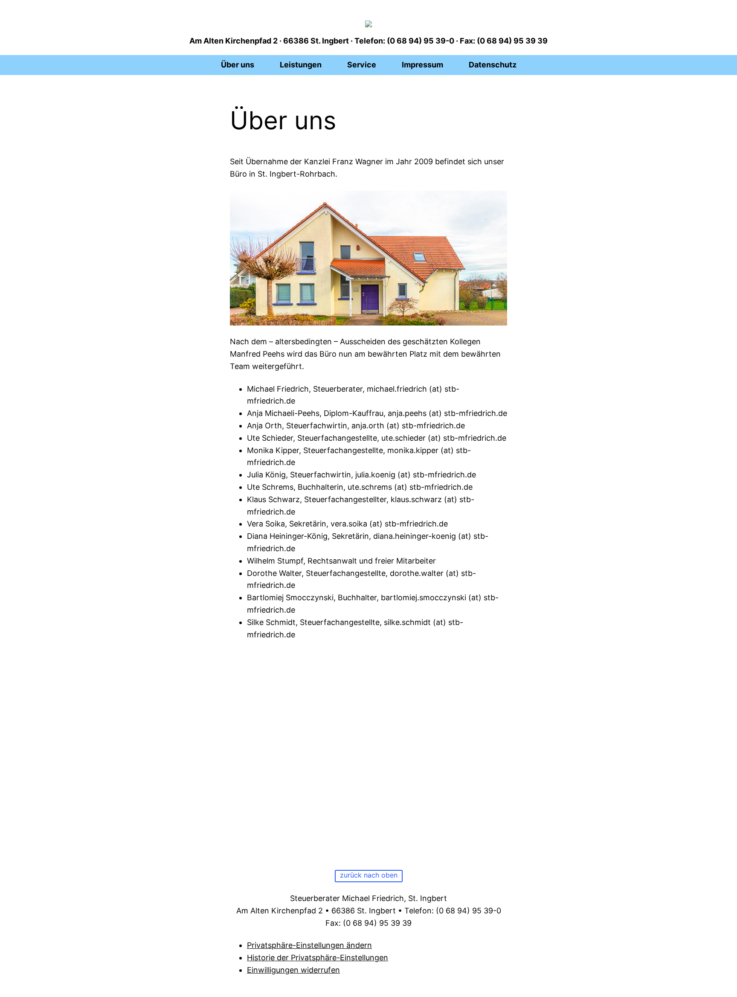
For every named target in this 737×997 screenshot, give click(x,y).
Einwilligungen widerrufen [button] (293, 969)
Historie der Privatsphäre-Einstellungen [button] (317, 957)
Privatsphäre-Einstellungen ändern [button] (309, 945)
